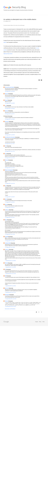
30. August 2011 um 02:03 (10, 91)
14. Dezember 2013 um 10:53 (10, 306)
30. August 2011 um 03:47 (10, 97)
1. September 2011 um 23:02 (10, 285)
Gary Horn (7, 288)
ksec (6, 185)
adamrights (7, 294)
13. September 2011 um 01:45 (10, 298)
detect (5, 42)
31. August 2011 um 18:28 (10, 247)
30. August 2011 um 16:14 (10, 157)
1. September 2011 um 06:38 (10, 267)
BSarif (6, 219)
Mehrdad (6, 160)
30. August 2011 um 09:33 (10, 134)
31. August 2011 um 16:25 (10, 240)
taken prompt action (8, 53)
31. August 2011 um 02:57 (10, 196)
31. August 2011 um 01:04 (10, 183)
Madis (6, 199)
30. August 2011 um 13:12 (10, 151)
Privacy (40, 321)
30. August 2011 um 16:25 (10, 167)
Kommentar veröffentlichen (10, 308)
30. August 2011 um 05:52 (10, 108)
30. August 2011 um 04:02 (10, 103)
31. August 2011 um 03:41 (10, 202)
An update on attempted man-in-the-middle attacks (20, 19)
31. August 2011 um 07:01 (10, 207)
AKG (5, 275)
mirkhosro (7, 209)
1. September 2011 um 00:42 (10, 260)
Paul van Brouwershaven (9, 87)
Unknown (6, 93)
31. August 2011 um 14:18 (10, 234)
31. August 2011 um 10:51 (10, 217)
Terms (43, 321)
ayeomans (7, 121)
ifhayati (6, 100)
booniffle (6, 236)
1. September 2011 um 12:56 (10, 273)
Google (36, 321)
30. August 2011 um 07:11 (10, 113)
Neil (5, 269)
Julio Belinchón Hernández (10, 137)
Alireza (6, 204)
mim (6, 153)
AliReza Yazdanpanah (9, 170)
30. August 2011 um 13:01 (10, 143)
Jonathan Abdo (8, 243)
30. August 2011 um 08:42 (10, 119)
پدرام (6, 105)
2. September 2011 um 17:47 (10, 292)
